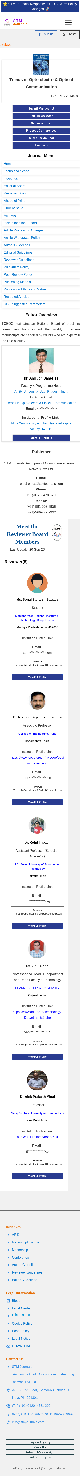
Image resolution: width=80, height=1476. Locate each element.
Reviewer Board (15, 193)
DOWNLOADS (23, 1346)
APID (16, 1234)
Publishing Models (17, 282)
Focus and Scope (16, 171)
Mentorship (20, 1250)
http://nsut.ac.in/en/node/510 (37, 1137)
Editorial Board (14, 186)
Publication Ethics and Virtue (25, 289)
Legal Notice (21, 1338)
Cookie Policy (22, 1323)
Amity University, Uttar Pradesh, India (41, 391)
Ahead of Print (14, 200)
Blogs (16, 1300)
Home (8, 164)
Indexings (11, 178)
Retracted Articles (16, 296)
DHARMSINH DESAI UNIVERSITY (37, 988)
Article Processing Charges (23, 230)
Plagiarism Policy (16, 267)
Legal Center (21, 1308)
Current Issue (13, 208)
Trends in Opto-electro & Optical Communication (41, 403)
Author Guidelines (17, 245)
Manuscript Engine (25, 1242)
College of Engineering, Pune (37, 733)
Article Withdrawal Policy (22, 237)
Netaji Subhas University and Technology (37, 1113)
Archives (10, 215)
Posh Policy (20, 1331)
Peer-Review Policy (18, 274)
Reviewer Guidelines (19, 260)
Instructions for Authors (20, 223)
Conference (20, 1257)
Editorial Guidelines (18, 252)
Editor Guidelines (24, 1280)
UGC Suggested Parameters (24, 304)
